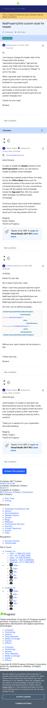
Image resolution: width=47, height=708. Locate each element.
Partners (9, 526)
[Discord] (11, 583)
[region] (23, 689)
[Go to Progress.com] (8, 615)
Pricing (8, 500)
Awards (8, 634)
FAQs (7, 532)
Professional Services (14, 524)
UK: (20, 556)
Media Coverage (12, 638)
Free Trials (9, 498)
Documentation (12, 513)
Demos (8, 511)
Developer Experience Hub (17, 509)
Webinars (9, 522)
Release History (12, 515)
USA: (20, 553)
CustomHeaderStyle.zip (15, 155)
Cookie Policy (7, 687)
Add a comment (10, 121)
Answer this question (14, 471)
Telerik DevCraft (7, 483)
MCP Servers (6, 492)
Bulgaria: (22, 560)
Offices (8, 643)
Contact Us (10, 551)
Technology (10, 632)
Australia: (22, 562)
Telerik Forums (9, 9)
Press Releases (11, 636)
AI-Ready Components (22, 492)
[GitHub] (11, 581)
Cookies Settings (23, 703)
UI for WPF (21, 9)
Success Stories (12, 541)
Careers (8, 641)
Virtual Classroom (13, 528)
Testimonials (10, 543)
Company (9, 630)
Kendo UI (4, 488)
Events (8, 530)
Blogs (7, 519)
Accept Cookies (23, 697)
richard (8, 45)
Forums (8, 517)
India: (20, 558)
